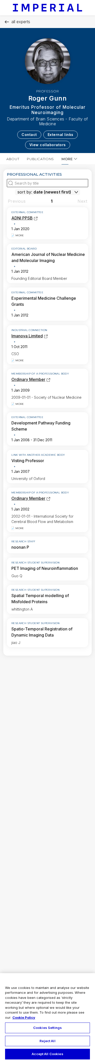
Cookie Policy (23, 1017)
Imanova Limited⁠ (27, 335)
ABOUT (12, 159)
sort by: (24, 192)
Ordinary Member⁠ (28, 379)
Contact (29, 134)
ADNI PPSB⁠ (22, 217)
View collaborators (47, 145)
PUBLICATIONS (40, 159)
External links (60, 134)
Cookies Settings (47, 1028)
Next (82, 201)
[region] (47, 1017)
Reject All (47, 1041)
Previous (17, 201)
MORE (67, 159)
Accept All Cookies (47, 1054)
